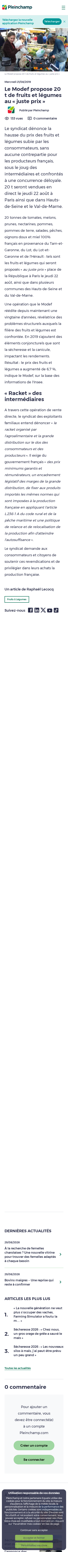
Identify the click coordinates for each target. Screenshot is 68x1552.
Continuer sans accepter (34, 1530)
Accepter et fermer (34, 1537)
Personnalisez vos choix (34, 1545)
